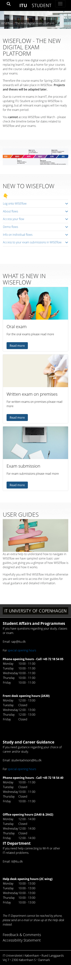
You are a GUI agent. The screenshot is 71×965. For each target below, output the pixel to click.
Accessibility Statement (22, 940)
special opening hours (22, 650)
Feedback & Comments (22, 934)
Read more (17, 346)
